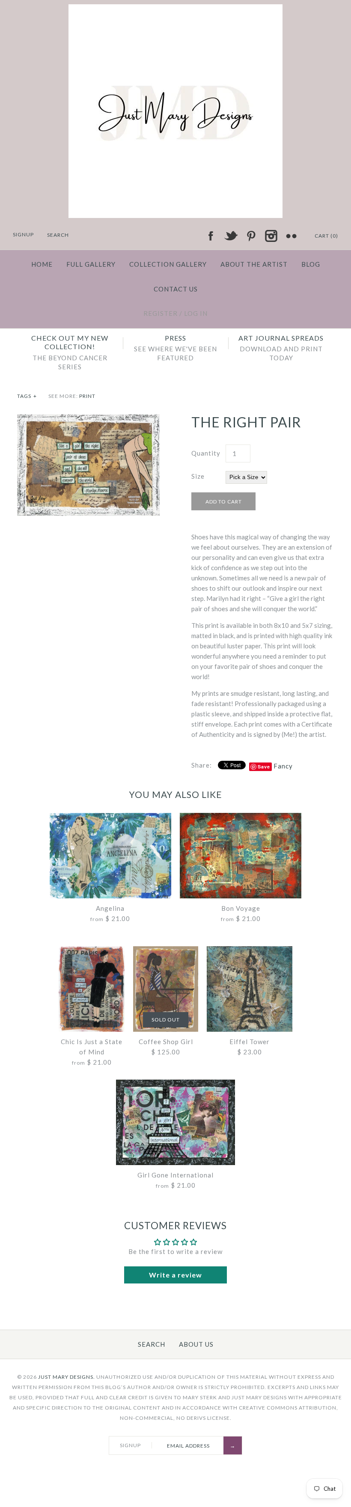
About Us (196, 1344)
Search (151, 1344)
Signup (23, 234)
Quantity (205, 453)
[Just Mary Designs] (175, 9)
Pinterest (250, 236)
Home (42, 264)
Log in (196, 313)
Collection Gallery (168, 264)
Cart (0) (326, 236)
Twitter (230, 236)
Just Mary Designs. (66, 1377)
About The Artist (254, 264)
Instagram (271, 236)
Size (198, 476)
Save (264, 766)
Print (87, 396)
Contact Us (176, 289)
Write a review (175, 1275)
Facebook (210, 236)
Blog (310, 264)
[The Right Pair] (88, 419)
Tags (27, 396)
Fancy (283, 766)
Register (160, 313)
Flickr (291, 236)
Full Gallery (91, 264)
